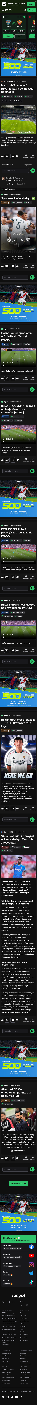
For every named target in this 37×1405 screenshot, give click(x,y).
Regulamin (5, 1305)
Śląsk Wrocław (6, 1364)
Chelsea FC (23, 1356)
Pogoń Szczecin (6, 1372)
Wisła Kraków (5, 1356)
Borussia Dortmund (25, 1375)
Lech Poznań (5, 1358)
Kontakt (22, 1302)
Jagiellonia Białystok (8, 1369)
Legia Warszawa (6, 1353)
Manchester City (24, 1361)
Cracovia (4, 1366)
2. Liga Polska (24, 1318)
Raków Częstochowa (8, 1377)
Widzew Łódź (5, 1375)
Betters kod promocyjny (9, 1334)
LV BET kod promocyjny (8, 1326)
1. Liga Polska (23, 1315)
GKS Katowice (6, 1380)
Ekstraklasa (23, 1313)
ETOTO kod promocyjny (9, 1313)
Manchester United (25, 1364)
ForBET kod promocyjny (9, 1340)
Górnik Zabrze (6, 1361)
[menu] (2, 9)
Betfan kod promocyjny (8, 1332)
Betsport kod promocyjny (9, 1318)
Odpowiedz (21, 184)
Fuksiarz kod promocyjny (9, 1323)
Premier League (24, 1321)
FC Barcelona (23, 1369)
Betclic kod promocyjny (9, 1337)
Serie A (22, 1329)
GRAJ (8, 36)
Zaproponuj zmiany (8, 1302)
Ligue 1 (22, 1332)
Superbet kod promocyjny (9, 1321)
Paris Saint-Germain (25, 1377)
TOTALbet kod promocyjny (6, 1343)
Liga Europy (23, 1337)
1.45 (21, 31)
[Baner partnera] (18, 59)
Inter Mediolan (24, 1383)
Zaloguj (32, 10)
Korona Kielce (6, 1383)
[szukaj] (24, 10)
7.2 (6, 31)
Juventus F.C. (23, 1380)
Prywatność (24, 1305)
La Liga (22, 1323)
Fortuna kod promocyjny (9, 1329)
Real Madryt (23, 1366)
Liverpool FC (23, 1358)
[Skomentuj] (32, 277)
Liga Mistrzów (24, 1334)
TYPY (20, 36)
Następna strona (17, 1183)
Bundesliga (23, 1326)
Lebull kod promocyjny (8, 1315)
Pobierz (31, 4)
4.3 (14, 31)
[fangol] (18, 1296)
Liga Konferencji (24, 1340)
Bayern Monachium (25, 1372)
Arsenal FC (23, 1353)
